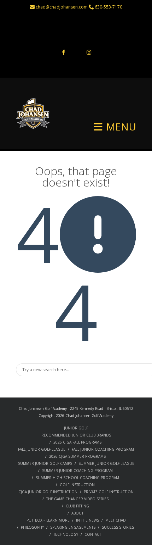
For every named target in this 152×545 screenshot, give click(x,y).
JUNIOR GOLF (76, 428)
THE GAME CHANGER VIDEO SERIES (77, 498)
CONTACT (92, 534)
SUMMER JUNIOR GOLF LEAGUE (106, 463)
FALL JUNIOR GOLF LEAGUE (41, 449)
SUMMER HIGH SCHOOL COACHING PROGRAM (77, 477)
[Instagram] (89, 53)
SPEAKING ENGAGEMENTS (72, 527)
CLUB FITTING (77, 506)
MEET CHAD (115, 520)
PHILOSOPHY (32, 527)
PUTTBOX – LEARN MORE (48, 520)
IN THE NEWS (87, 520)
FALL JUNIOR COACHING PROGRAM (103, 449)
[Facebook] (63, 53)
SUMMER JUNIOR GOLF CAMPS (45, 463)
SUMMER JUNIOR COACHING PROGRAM (77, 470)
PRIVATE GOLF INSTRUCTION (109, 491)
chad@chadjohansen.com (62, 7)
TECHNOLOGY (65, 534)
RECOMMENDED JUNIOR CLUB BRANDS (76, 435)
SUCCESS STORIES (118, 527)
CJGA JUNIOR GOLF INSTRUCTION (47, 491)
